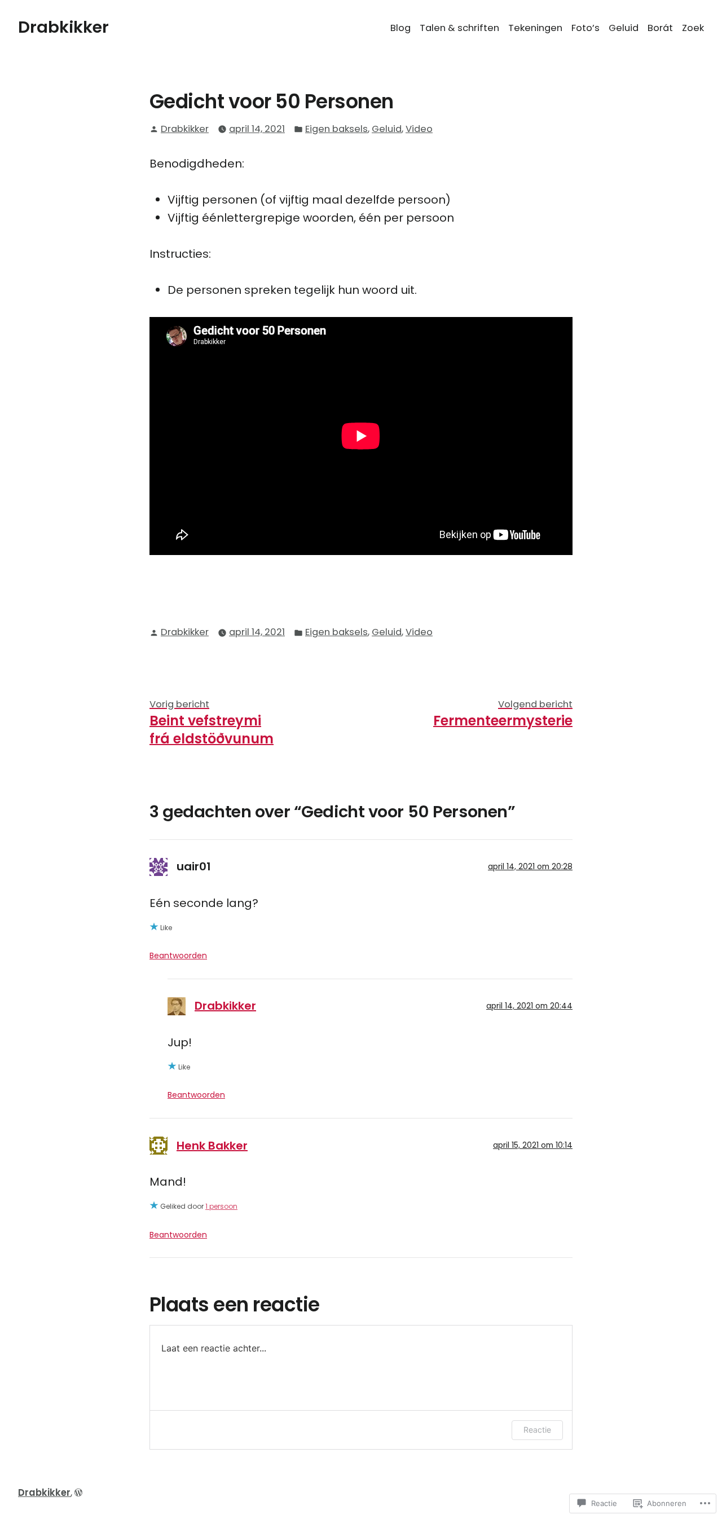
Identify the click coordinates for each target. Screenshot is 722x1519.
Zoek (693, 27)
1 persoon (221, 1206)
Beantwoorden (178, 955)
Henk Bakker (212, 1145)
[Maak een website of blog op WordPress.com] (78, 1492)
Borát (660, 27)
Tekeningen (535, 27)
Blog (400, 27)
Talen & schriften (459, 27)
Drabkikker (63, 27)
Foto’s (585, 27)
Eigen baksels (336, 128)
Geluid (624, 27)
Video (419, 128)
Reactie (537, 1429)
